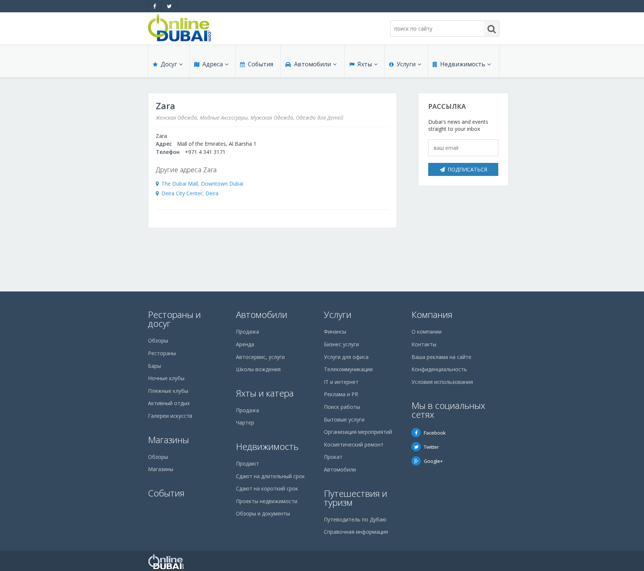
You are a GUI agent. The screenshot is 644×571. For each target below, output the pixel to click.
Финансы (335, 331)
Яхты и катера (265, 393)
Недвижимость (462, 64)
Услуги (406, 64)
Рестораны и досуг (174, 318)
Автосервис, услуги (260, 356)
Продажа (247, 331)
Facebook (435, 432)
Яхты (364, 64)
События (260, 64)
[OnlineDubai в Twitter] (169, 6)
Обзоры (158, 340)
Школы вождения (258, 369)
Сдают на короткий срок (267, 488)
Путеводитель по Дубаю (355, 519)
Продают (247, 463)
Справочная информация (356, 531)
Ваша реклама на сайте (441, 356)
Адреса (212, 64)
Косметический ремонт (353, 444)
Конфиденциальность (439, 369)
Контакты (423, 344)
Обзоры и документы (263, 513)
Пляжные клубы (168, 390)
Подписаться (467, 169)
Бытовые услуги (344, 419)
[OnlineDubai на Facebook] (154, 6)
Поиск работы (342, 406)
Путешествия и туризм (355, 497)
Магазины (168, 439)
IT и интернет (341, 381)
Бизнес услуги (341, 344)
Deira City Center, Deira (189, 193)
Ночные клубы (166, 378)
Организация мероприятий (358, 431)
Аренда (245, 344)
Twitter (431, 447)
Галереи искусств (170, 415)
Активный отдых (169, 403)
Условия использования (442, 381)
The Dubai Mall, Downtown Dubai (202, 183)
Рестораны (162, 353)
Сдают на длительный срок (270, 476)
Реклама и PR (341, 394)
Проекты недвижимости (266, 501)
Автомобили (312, 64)
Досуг (169, 64)
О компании (426, 331)
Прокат (333, 456)
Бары (154, 365)
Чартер (245, 422)
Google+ (433, 461)
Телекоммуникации (348, 369)
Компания (431, 314)
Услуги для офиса (346, 356)
